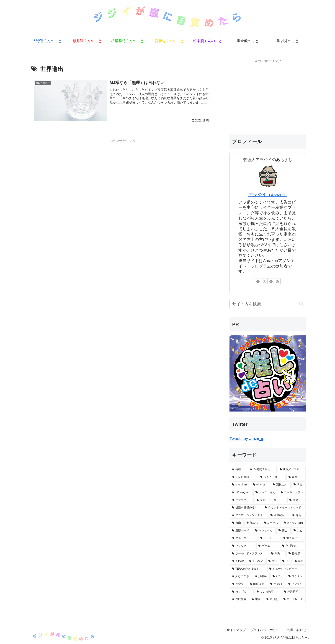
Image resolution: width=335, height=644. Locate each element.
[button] (301, 303)
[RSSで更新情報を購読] (278, 281)
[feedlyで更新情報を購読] (271, 281)
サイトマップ (236, 630)
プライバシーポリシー (266, 630)
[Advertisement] (122, 177)
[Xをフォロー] (265, 281)
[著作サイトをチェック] (258, 281)
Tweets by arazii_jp (246, 438)
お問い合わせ (296, 630)
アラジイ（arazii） (267, 194)
